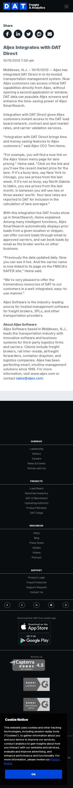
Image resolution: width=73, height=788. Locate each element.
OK (33, 774)
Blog (36, 537)
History (36, 453)
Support (36, 570)
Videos (36, 552)
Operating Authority (36, 503)
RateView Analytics (36, 493)
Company (36, 441)
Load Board (36, 488)
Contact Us (36, 592)
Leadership (36, 448)
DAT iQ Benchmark (37, 498)
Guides (36, 547)
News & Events (37, 463)
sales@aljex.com (29, 378)
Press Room (36, 542)
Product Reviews (36, 507)
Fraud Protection (37, 582)
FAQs (36, 533)
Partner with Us (36, 468)
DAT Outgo (36, 512)
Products (36, 481)
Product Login (36, 577)
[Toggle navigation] (66, 6)
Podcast (37, 557)
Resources (36, 525)
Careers (36, 458)
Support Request (36, 587)
